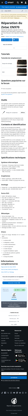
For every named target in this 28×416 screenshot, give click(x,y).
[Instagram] (11, 393)
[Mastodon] (17, 393)
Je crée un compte (21, 7)
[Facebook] (5, 393)
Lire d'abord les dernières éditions (11, 380)
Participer (17, 338)
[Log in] (25, 2)
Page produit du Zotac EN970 (8, 267)
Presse (16, 333)
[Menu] (2, 2)
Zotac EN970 (8, 11)
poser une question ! (7, 94)
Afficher (23, 112)
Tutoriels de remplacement (11, 58)
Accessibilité (4, 353)
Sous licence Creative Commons (14, 410)
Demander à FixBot (13, 283)
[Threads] (23, 393)
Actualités (17, 336)
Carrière (3, 340)
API (2, 345)
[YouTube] (14, 393)
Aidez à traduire (13, 388)
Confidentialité (5, 355)
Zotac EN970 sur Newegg (7, 272)
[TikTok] (2, 393)
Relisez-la (16, 18)
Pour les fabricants (19, 345)
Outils (4, 100)
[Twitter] (8, 393)
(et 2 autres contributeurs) (16, 36)
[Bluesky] (20, 393)
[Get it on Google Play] (21, 360)
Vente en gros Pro (19, 340)
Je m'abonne (14, 377)
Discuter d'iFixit (5, 338)
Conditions (4, 358)
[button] (17, 2)
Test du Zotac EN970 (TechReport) (9, 269)
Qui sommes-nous (5, 333)
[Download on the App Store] (20, 355)
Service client (4, 336)
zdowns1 (8, 36)
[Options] (2, 11)
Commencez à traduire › (14, 306)
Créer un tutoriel (7, 40)
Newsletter (4, 343)
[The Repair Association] (26, 393)
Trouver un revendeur (20, 343)
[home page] (9, 2)
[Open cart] (21, 2)
